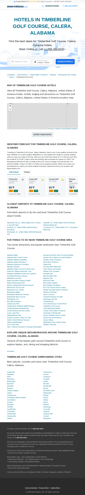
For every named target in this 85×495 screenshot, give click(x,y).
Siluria (45, 402)
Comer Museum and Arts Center (18, 311)
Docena (10, 402)
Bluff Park (10, 384)
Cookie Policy (55, 488)
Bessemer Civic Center (15, 290)
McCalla (46, 384)
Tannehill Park (48, 301)
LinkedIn (60, 472)
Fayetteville (11, 409)
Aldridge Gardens (13, 267)
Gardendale (11, 414)
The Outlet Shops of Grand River (55, 304)
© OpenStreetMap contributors (69, 128)
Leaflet (52, 128)
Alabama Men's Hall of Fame (17, 257)
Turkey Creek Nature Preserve (54, 311)
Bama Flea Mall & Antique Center (19, 280)
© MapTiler (58, 128)
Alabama (53, 75)
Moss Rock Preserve (50, 262)
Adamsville (11, 372)
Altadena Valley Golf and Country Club (20, 269)
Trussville (46, 409)
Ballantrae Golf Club (14, 278)
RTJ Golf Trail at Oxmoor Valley (54, 287)
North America (22, 75)
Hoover (46, 374)
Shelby (45, 400)
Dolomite (10, 404)
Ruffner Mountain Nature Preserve (55, 290)
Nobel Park (47, 264)
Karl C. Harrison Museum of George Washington (24, 327)
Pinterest (67, 472)
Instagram (52, 472)
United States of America (39, 75)
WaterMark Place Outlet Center (54, 322)
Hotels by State (45, 466)
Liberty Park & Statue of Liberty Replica (57, 257)
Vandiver (46, 411)
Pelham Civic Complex (51, 271)
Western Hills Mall (49, 324)
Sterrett (46, 404)
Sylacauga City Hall (50, 299)
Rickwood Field (48, 280)
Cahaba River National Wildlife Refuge (20, 306)
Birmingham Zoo (13, 299)
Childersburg (11, 395)
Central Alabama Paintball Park (18, 308)
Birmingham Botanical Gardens (18, 294)
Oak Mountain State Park (52, 267)
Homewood (47, 372)
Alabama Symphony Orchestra (18, 264)
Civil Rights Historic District (16, 397)
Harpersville (11, 416)
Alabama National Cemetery (17, 260)
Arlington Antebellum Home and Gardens (21, 274)
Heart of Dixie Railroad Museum (18, 320)
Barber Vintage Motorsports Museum (20, 285)
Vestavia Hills (48, 414)
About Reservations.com (16, 466)
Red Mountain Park (50, 276)
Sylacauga (47, 407)
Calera (11, 77)
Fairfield (10, 407)
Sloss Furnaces (48, 294)
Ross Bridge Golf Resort (52, 285)
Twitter (38, 472)
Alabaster (10, 374)
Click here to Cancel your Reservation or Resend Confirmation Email (32, 450)
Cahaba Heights (12, 390)
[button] (10, 106)
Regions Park (48, 278)
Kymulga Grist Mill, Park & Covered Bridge (58, 255)
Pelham (46, 395)
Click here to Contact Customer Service (22, 453)
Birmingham (11, 381)
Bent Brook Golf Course (15, 287)
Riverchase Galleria (50, 283)
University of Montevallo (52, 313)
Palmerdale (47, 393)
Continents (11, 75)
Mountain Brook (49, 390)
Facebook (31, 472)
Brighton (10, 388)
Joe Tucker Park (13, 324)
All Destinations (32, 466)
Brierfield (10, 386)
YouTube (45, 472)
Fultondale (11, 411)
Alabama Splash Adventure (16, 262)
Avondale (10, 351)
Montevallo (47, 386)
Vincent (46, 416)
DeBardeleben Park (14, 315)
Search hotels (65, 62)
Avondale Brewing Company (17, 276)
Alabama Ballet (12, 255)
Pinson (45, 397)
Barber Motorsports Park (16, 283)
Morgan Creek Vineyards (52, 260)
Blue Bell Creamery (14, 301)
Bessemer (10, 379)
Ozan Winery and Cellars (52, 269)
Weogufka (47, 418)
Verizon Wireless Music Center (54, 315)
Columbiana (11, 400)
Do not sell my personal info (19, 468)
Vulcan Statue (48, 320)
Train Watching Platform (51, 308)
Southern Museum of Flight (53, 297)
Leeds (45, 381)
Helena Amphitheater (14, 322)
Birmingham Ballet (13, 292)
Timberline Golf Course (51, 306)
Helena (9, 418)
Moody (45, 388)
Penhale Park (48, 274)
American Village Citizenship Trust (19, 271)
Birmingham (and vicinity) (67, 75)
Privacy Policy (44, 488)
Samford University (50, 292)
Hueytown (46, 377)
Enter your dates (42, 134)
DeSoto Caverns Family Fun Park (19, 317)
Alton (9, 377)
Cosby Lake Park (13, 313)
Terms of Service (31, 488)
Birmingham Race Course (16, 297)
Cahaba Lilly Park (13, 304)
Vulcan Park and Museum (52, 317)
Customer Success (59, 466)
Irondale (46, 379)
